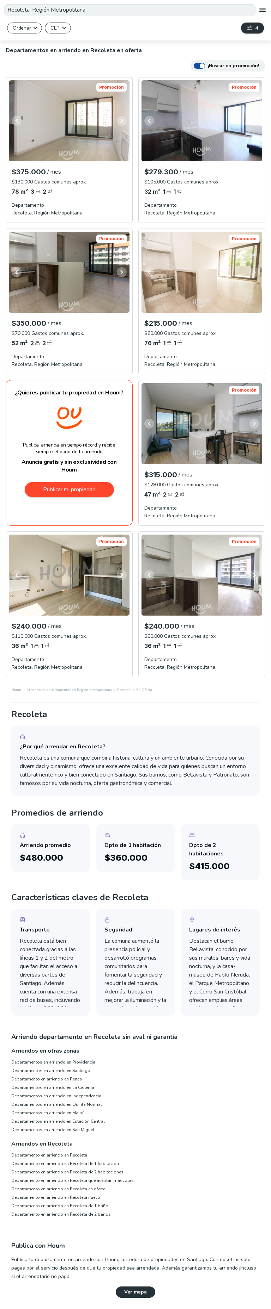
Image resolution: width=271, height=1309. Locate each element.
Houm (16, 689)
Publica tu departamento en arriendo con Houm (64, 1259)
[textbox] (129, 10)
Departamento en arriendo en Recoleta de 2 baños (61, 1214)
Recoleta (124, 689)
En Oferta (144, 689)
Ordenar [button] (22, 27)
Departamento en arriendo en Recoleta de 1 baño (59, 1206)
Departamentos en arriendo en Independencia (56, 1096)
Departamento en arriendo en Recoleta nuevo (55, 1197)
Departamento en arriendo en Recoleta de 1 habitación (65, 1163)
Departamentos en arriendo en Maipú (48, 1113)
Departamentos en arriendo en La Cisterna (52, 1087)
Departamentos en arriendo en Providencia (53, 1062)
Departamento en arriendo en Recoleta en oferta (58, 1189)
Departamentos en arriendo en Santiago (50, 1070)
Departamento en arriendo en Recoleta (49, 1155)
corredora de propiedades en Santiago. (164, 1259)
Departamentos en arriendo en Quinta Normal (56, 1104)
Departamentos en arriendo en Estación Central (58, 1121)
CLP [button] (54, 27)
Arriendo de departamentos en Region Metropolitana (69, 689)
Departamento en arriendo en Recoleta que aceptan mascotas (72, 1180)
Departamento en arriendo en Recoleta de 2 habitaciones (67, 1172)
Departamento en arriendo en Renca (46, 1079)
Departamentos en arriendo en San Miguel (52, 1130)
